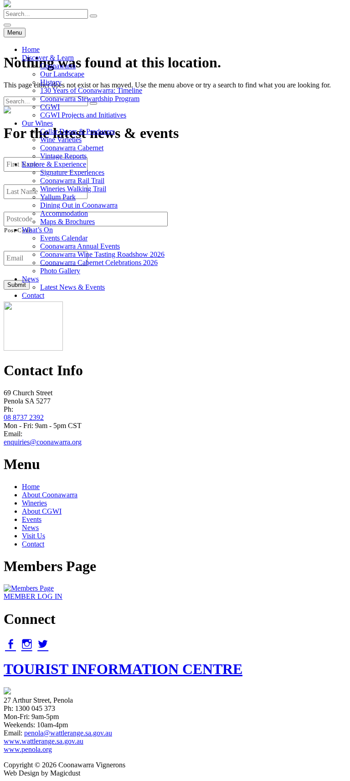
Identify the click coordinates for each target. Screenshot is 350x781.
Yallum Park (58, 197)
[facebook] (10, 644)
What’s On (37, 230)
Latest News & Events (72, 287)
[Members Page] (29, 588)
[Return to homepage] (7, 5)
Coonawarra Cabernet (71, 148)
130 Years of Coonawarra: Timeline (91, 90)
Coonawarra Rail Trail (72, 180)
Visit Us (33, 536)
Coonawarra (58, 66)
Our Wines (37, 123)
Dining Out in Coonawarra (79, 205)
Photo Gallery (60, 271)
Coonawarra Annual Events (80, 246)
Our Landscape (62, 74)
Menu (14, 32)
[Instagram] (27, 644)
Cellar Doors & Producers (77, 131)
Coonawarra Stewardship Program (89, 98)
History (51, 82)
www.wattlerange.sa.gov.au (43, 741)
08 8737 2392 (24, 417)
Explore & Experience (54, 164)
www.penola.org (28, 749)
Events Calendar (64, 238)
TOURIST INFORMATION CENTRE (123, 669)
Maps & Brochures (67, 221)
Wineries (34, 503)
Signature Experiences (72, 172)
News (30, 279)
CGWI (50, 107)
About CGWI (42, 511)
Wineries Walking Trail (73, 189)
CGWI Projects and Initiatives (83, 115)
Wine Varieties (61, 139)
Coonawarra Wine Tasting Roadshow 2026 (102, 254)
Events (31, 519)
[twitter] (43, 644)
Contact (33, 295)
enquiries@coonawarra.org (43, 442)
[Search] (93, 16)
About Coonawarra (49, 495)
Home (31, 49)
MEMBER (33, 596)
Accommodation (64, 213)
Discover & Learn (48, 57)
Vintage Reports (63, 156)
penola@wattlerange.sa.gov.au (68, 733)
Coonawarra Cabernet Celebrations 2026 (99, 262)
